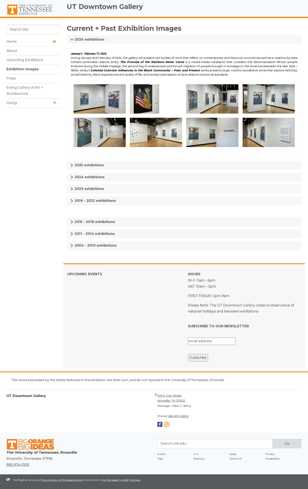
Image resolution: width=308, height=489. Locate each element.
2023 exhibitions (89, 189)
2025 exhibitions (89, 165)
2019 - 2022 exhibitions (95, 201)
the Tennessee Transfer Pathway (121, 479)
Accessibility (272, 458)
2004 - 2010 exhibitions (95, 245)
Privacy (270, 454)
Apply (233, 454)
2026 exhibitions (89, 39)
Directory (199, 458)
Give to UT (235, 458)
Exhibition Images (22, 69)
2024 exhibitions (89, 177)
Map (160, 458)
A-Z (195, 454)
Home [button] (11, 42)
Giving (11, 103)
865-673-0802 (178, 416)
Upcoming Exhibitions (24, 60)
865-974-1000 (17, 465)
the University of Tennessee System (62, 479)
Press (11, 78)
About (11, 51)
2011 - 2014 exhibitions (94, 234)
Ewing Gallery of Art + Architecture (24, 91)
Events (161, 454)
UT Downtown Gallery (105, 7)
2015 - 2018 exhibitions (94, 222)
